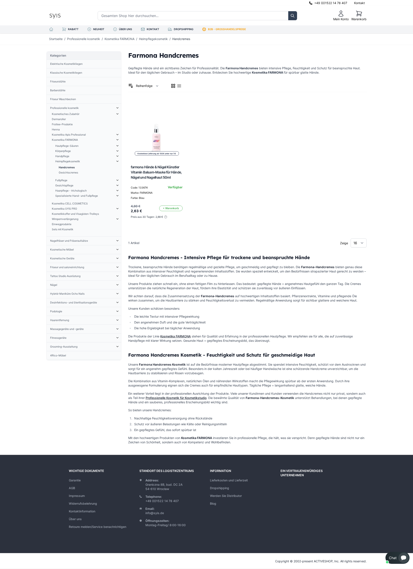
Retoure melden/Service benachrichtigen (97, 527)
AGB (72, 488)
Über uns (75, 519)
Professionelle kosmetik (83, 39)
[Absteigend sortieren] (130, 85)
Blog (213, 503)
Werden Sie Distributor (226, 496)
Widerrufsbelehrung (83, 503)
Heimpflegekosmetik (153, 39)
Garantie (75, 480)
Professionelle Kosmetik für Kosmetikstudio (176, 398)
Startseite (56, 39)
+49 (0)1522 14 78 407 (330, 3)
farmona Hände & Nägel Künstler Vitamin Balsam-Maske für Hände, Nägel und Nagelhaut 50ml (156, 172)
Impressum (77, 496)
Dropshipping (219, 488)
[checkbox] (173, 85)
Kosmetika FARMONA (119, 39)
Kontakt (359, 3)
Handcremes (181, 39)
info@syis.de (154, 513)
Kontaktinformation (82, 511)
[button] (397, 558)
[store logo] (64, 15)
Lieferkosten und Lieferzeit (229, 480)
